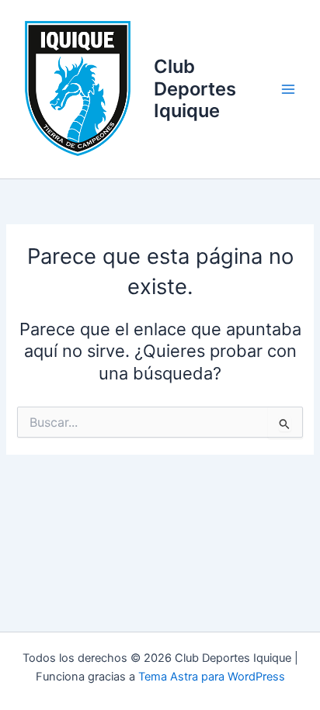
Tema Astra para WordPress (211, 677)
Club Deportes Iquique (195, 88)
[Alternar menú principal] (288, 89)
